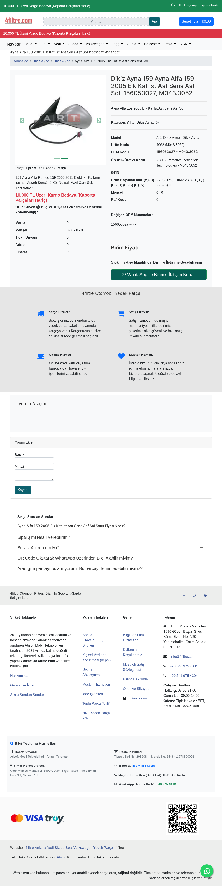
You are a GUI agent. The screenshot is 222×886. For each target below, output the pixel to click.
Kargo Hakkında (135, 679)
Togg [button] (116, 43)
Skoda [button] (73, 43)
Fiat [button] (44, 43)
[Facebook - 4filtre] (185, 595)
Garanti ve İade (22, 685)
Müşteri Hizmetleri (96, 684)
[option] (60, 120)
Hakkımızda (19, 675)
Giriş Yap (190, 5)
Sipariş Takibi (209, 5)
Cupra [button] (132, 43)
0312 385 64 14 (174, 775)
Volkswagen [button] (95, 43)
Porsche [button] (151, 43)
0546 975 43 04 (165, 784)
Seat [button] (58, 43)
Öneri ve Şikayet (135, 688)
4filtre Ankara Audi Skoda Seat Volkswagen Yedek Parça (69, 847)
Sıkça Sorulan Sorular (27, 694)
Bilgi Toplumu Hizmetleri (133, 637)
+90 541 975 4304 (184, 675)
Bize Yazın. (139, 698)
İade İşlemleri (92, 693)
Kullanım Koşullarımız (132, 652)
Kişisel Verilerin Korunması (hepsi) (96, 657)
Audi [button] (30, 43)
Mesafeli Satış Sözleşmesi (134, 667)
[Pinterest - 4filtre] (207, 595)
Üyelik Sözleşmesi (91, 672)
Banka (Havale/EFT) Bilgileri (92, 640)
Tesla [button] (168, 43)
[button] (60, 120)
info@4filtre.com (143, 765)
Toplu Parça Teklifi (96, 703)
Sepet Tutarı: (196, 21)
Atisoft (61, 857)
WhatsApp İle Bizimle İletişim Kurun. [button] (161, 275)
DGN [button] (184, 43)
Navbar (14, 44)
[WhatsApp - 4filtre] (196, 595)
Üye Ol (176, 5)
